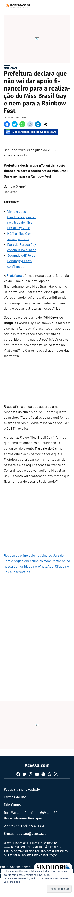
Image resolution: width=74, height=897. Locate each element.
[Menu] (67, 6)
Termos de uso (15, 797)
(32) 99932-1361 (32, 826)
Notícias (10, 68)
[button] (7, 124)
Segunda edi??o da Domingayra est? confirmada (21, 261)
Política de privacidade (22, 789)
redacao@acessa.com (32, 833)
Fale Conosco (14, 805)
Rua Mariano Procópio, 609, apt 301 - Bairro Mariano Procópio (32, 815)
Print (46, 124)
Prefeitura (14, 275)
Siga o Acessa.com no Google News (34, 131)
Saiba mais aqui (12, 882)
